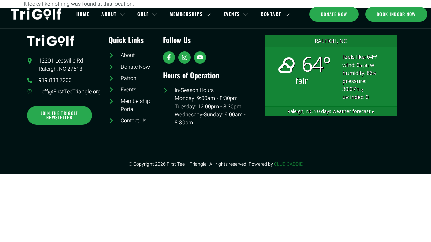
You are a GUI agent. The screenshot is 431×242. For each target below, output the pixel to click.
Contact (271, 13)
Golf (143, 13)
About (109, 13)
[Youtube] (200, 57)
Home (82, 13)
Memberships (186, 13)
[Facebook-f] (169, 57)
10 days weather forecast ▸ (330, 111)
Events (232, 13)
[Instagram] (184, 57)
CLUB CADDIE (288, 164)
